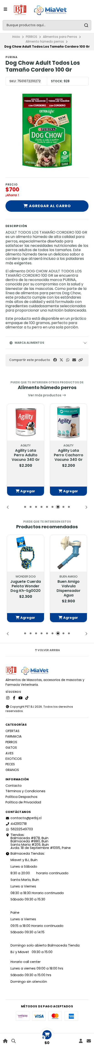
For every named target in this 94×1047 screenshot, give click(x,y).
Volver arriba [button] (49, 650)
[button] (80, 360)
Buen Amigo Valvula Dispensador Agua (69, 588)
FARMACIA (13, 736)
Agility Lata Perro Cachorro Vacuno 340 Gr (68, 455)
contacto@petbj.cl (26, 818)
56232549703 (21, 829)
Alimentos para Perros (60, 37)
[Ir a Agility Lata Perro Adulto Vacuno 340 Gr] (25, 422)
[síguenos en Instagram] (7, 698)
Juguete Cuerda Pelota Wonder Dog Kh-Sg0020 (25, 586)
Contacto (13, 785)
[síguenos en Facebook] (14, 698)
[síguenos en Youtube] (20, 698)
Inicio (16, 37)
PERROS (31, 37)
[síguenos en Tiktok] (27, 698)
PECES (10, 764)
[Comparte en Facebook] (55, 360)
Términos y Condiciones (25, 791)
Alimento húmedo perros (45, 41)
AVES (9, 753)
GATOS (11, 747)
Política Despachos (21, 796)
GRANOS (12, 769)
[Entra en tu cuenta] (80, 1041)
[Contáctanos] (88, 1041)
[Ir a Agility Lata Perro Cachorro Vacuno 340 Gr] (68, 422)
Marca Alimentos (29, 343)
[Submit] (86, 25)
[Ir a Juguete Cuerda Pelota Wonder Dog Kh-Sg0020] (25, 553)
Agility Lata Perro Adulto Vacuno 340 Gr (26, 455)
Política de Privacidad (23, 802)
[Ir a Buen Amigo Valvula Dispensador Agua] (68, 553)
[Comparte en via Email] (74, 360)
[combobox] (47, 25)
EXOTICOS (13, 758)
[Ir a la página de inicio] (5, 1041)
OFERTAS (12, 730)
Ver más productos (45, 395)
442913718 (18, 823)
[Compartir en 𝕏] (61, 360)
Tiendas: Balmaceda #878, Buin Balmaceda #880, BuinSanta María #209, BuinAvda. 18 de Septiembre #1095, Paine (40, 841)
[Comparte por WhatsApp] (67, 360)
